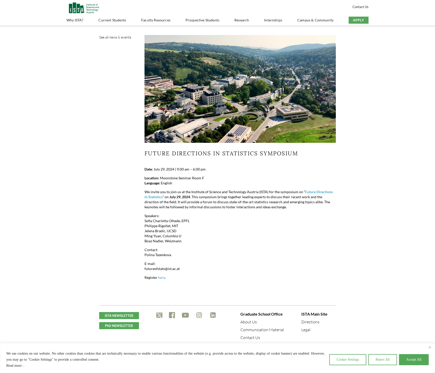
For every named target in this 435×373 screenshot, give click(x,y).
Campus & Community (315, 20)
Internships (273, 20)
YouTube (185, 315)
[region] (217, 358)
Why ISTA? (75, 20)
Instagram (199, 315)
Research (241, 20)
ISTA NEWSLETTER (119, 316)
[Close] (430, 347)
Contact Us (360, 7)
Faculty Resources (155, 20)
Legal (305, 329)
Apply (358, 20)
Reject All (383, 359)
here (161, 277)
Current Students (112, 20)
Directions (310, 321)
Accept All (413, 359)
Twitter (159, 315)
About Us (248, 321)
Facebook (172, 315)
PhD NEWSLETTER (119, 326)
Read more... (15, 365)
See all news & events (115, 37)
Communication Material (262, 329)
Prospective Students (202, 20)
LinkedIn (212, 315)
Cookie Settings (348, 359)
